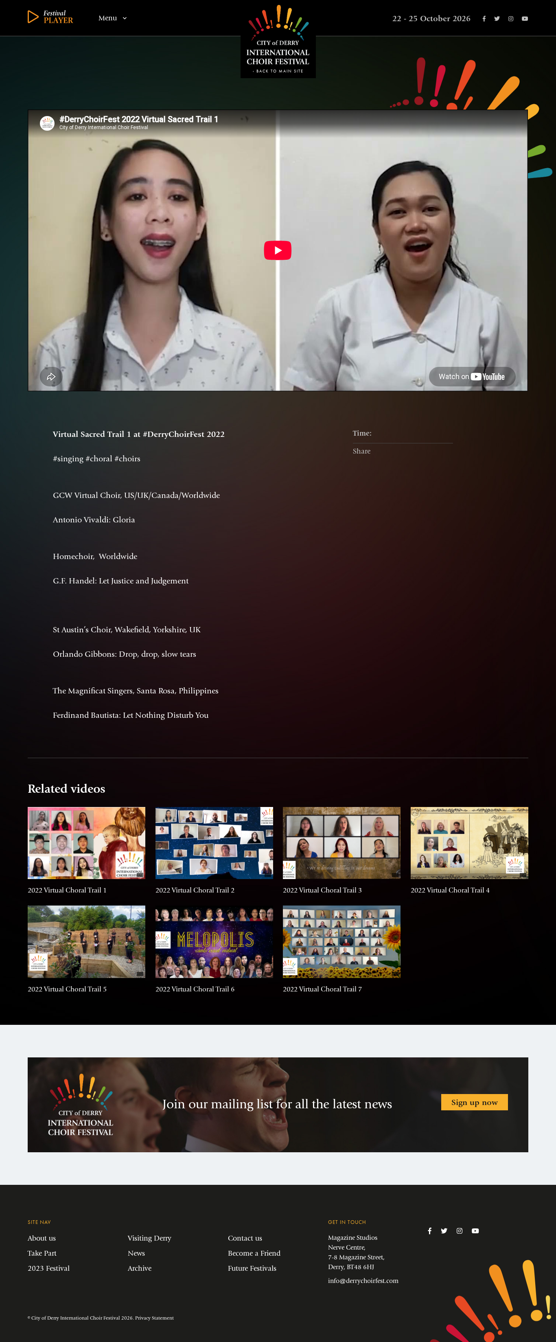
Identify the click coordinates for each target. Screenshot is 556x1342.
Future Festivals (252, 1268)
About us (42, 1238)
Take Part (42, 1253)
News (136, 1253)
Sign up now (474, 1102)
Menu (109, 18)
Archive (139, 1268)
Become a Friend (254, 1253)
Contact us (245, 1238)
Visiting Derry (149, 1238)
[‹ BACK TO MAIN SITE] (278, 63)
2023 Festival (49, 1268)
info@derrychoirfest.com (363, 1281)
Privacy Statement (154, 1318)
